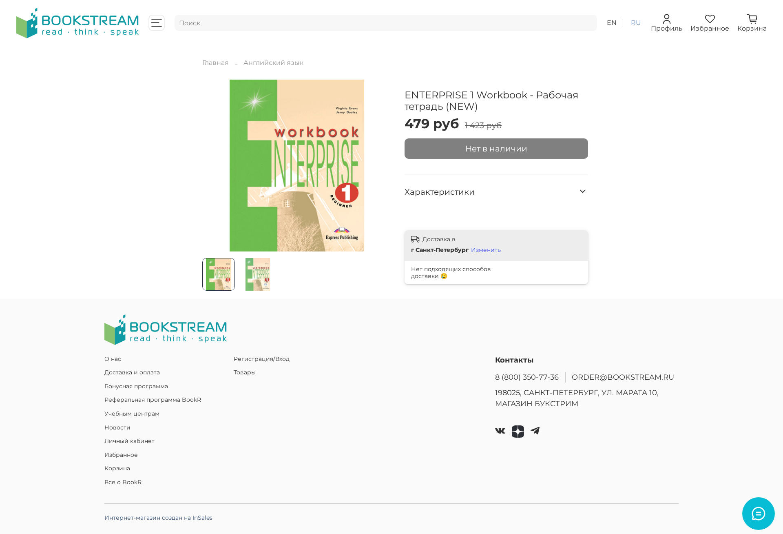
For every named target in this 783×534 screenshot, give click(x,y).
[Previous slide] (215, 165)
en (612, 23)
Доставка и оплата (132, 372)
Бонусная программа (136, 386)
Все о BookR (123, 482)
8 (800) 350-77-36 (527, 377)
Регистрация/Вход (262, 359)
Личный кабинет (129, 441)
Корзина (117, 468)
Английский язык (273, 63)
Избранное (121, 454)
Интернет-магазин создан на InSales (158, 517)
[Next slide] (378, 165)
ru (636, 23)
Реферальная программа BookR (152, 399)
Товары (245, 372)
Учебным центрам (131, 413)
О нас (112, 359)
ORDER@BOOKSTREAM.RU (623, 377)
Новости (117, 427)
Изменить (486, 250)
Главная (215, 63)
